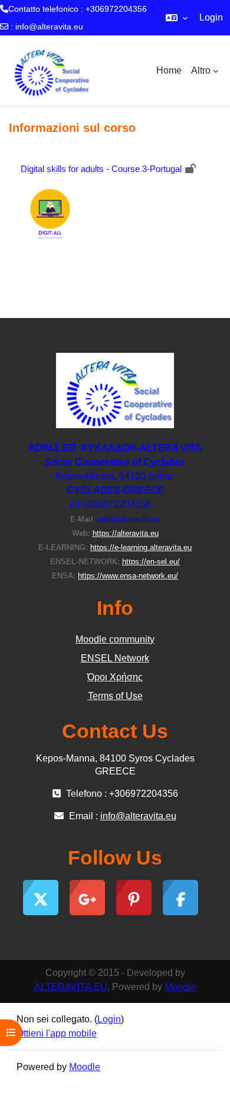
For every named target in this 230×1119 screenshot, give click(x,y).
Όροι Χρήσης (115, 677)
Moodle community (115, 639)
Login (211, 17)
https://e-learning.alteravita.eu (141, 547)
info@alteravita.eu (49, 26)
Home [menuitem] (169, 70)
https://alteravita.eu (126, 533)
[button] (177, 17)
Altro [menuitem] (201, 70)
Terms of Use (115, 696)
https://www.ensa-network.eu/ (128, 575)
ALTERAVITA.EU (70, 987)
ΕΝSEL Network (115, 658)
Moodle (180, 987)
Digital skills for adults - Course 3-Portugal (101, 169)
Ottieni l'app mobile (57, 1033)
